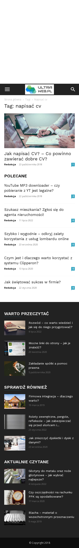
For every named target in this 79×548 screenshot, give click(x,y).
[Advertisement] (39, 42)
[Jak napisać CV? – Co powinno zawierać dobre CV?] (39, 130)
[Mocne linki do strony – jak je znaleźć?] (14, 348)
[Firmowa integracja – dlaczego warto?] (14, 401)
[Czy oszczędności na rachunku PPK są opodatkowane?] (14, 497)
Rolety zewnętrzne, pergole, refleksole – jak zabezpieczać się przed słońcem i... (50, 421)
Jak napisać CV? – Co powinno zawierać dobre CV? (37, 156)
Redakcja (10, 164)
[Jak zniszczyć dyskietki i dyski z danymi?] (14, 443)
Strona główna (12, 99)
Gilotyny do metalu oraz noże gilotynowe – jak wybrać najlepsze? (50, 475)
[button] (7, 89)
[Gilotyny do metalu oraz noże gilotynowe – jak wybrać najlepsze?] (14, 476)
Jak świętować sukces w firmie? (32, 282)
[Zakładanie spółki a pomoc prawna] (14, 368)
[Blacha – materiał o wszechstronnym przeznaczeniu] (14, 517)
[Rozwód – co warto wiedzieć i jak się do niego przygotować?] (14, 328)
